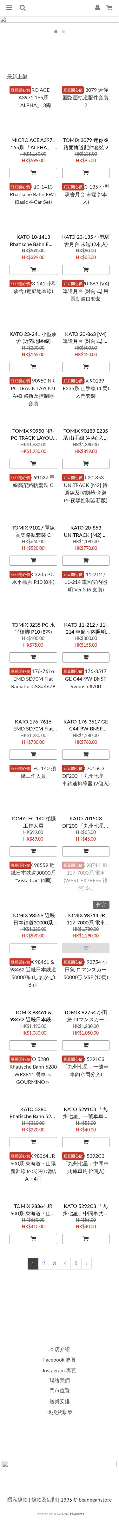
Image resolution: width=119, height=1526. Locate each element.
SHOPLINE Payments (69, 1514)
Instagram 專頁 (59, 1370)
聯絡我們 (60, 1380)
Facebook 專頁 (59, 1360)
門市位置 (60, 1390)
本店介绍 (60, 1349)
